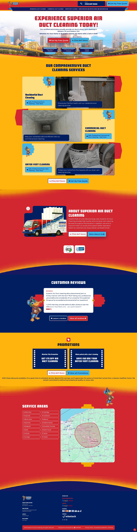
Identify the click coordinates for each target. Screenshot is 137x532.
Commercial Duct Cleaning (56, 9)
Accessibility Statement (100, 527)
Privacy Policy (89, 527)
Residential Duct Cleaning (38, 9)
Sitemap (110, 527)
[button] (83, 9)
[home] (13, 3)
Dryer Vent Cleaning (71, 9)
